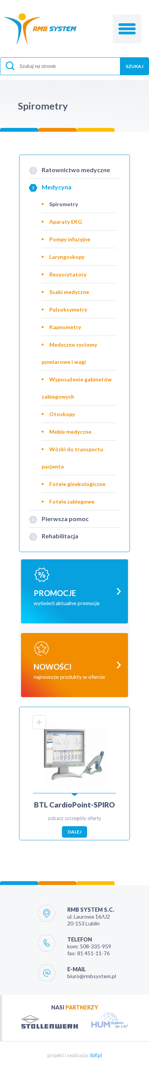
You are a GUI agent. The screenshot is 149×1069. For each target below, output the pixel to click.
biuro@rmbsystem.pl (91, 976)
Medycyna (56, 187)
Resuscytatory (67, 274)
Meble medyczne (70, 431)
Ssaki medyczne (69, 292)
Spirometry (63, 204)
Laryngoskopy (66, 257)
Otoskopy (62, 414)
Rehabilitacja (60, 535)
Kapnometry (65, 327)
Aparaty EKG (65, 221)
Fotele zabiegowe (71, 501)
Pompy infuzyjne (69, 239)
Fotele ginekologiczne (77, 484)
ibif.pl (96, 1055)
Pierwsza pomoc (65, 518)
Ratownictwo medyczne (76, 169)
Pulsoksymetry (68, 309)
